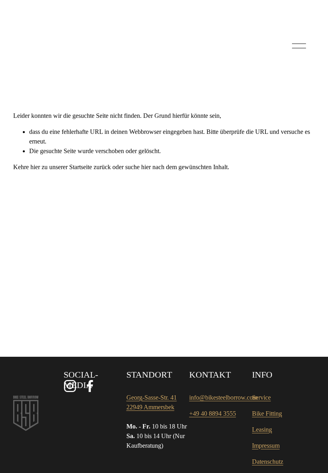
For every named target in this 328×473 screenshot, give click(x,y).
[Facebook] (90, 386)
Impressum (266, 445)
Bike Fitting (267, 413)
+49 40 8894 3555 (212, 413)
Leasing (262, 429)
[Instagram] (70, 386)
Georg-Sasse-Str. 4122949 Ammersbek (151, 402)
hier (35, 167)
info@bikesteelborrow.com (223, 397)
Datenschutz (267, 461)
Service (261, 397)
